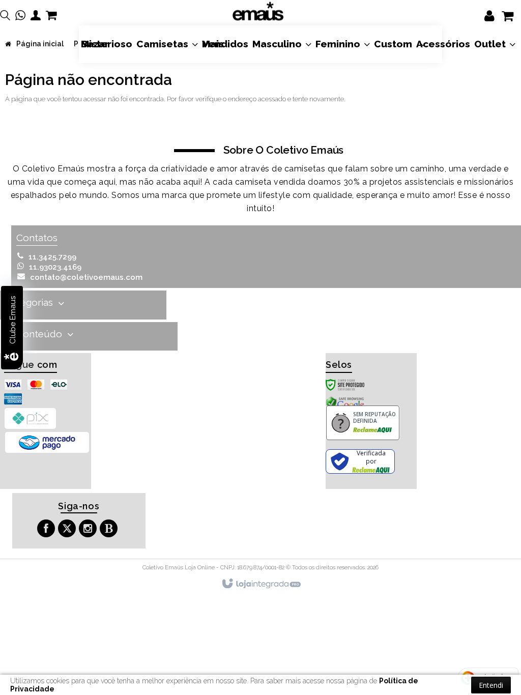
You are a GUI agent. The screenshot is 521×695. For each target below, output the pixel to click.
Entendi (491, 685)
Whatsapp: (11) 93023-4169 (55, 267)
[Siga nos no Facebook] (47, 530)
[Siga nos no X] (68, 530)
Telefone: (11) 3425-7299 (52, 257)
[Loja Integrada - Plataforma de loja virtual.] (260, 584)
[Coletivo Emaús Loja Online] (258, 11)
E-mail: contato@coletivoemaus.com (86, 277)
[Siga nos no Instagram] (89, 530)
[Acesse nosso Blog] (110, 530)
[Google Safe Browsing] (345, 403)
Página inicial (40, 44)
